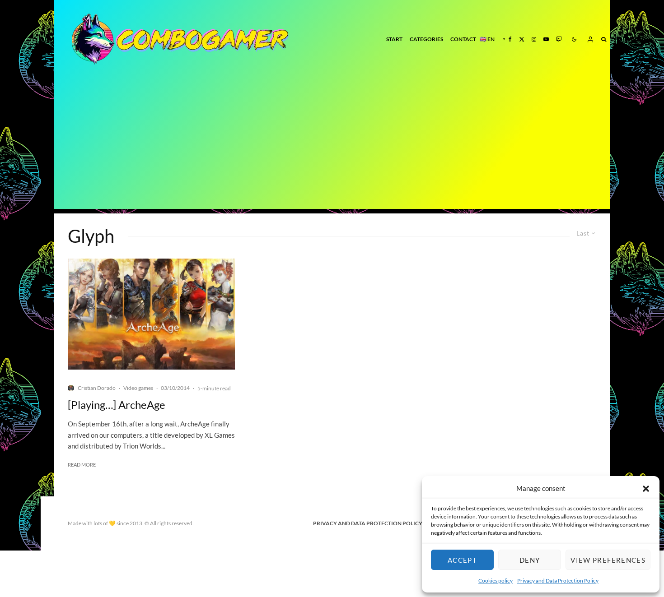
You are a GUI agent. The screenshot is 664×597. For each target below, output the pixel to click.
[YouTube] (546, 39)
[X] (521, 39)
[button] (645, 488)
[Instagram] (534, 39)
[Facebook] (510, 39)
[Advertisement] (332, 146)
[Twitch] (558, 39)
